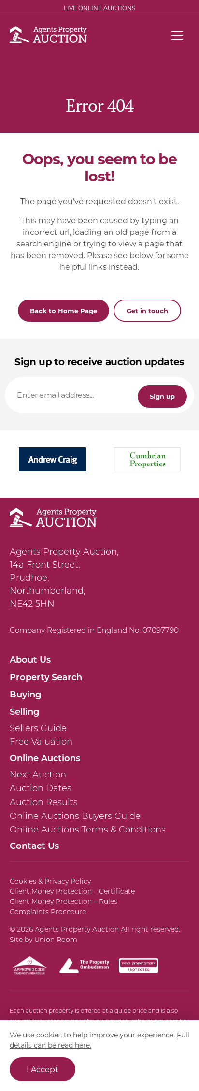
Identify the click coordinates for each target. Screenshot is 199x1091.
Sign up (162, 396)
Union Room (55, 939)
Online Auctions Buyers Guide (75, 816)
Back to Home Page (63, 310)
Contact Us (34, 845)
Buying (25, 694)
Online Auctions (45, 758)
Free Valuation (41, 741)
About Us (30, 659)
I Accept (42, 1069)
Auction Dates (40, 788)
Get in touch (147, 310)
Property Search (46, 676)
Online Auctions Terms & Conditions (88, 829)
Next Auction (38, 774)
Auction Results (44, 802)
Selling (24, 711)
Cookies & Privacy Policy (50, 881)
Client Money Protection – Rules (63, 901)
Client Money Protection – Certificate (72, 891)
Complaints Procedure (48, 911)
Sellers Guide (38, 728)
